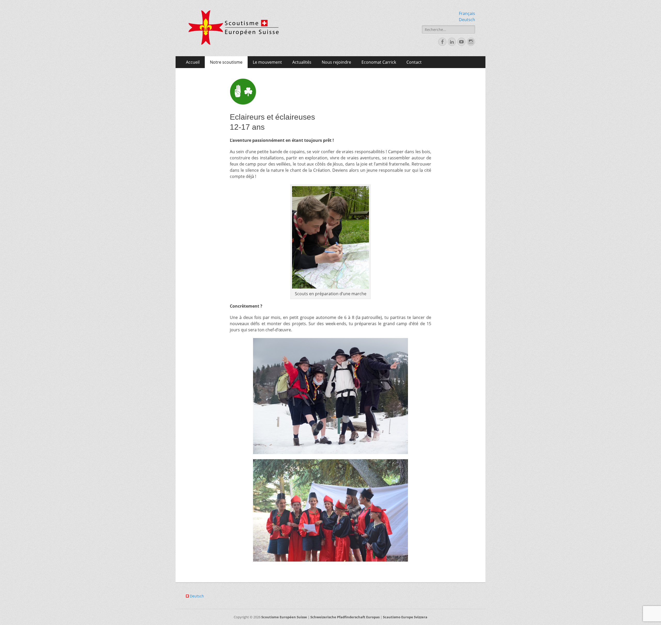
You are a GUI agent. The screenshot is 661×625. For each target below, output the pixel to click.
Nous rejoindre (336, 62)
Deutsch (467, 19)
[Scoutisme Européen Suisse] (233, 27)
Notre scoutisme (226, 62)
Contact (414, 62)
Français (467, 13)
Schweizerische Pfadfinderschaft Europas (345, 617)
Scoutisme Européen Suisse (284, 617)
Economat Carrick (378, 62)
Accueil (193, 62)
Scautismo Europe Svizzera (405, 617)
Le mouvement (267, 62)
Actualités (301, 62)
